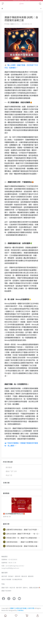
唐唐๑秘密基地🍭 (34, 588)
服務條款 (31, 576)
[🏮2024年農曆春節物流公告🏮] (21, 505)
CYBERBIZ (20, 610)
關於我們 (4, 576)
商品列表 (12, 588)
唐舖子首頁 (5, 588)
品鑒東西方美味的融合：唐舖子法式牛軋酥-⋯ (21, 529)
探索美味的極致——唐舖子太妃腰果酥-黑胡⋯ (21, 542)
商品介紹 (9, 475)
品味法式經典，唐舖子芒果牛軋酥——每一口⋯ (22, 533)
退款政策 (17, 576)
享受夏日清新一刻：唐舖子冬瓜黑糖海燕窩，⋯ (22, 538)
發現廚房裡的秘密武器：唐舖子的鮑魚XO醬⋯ (21, 546)
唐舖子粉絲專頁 (6, 591)
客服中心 (25, 588)
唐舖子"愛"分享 (11, 471)
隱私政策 (24, 576)
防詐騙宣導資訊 (17, 579)
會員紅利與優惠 (6, 579)
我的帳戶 (11, 576)
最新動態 (9, 467)
